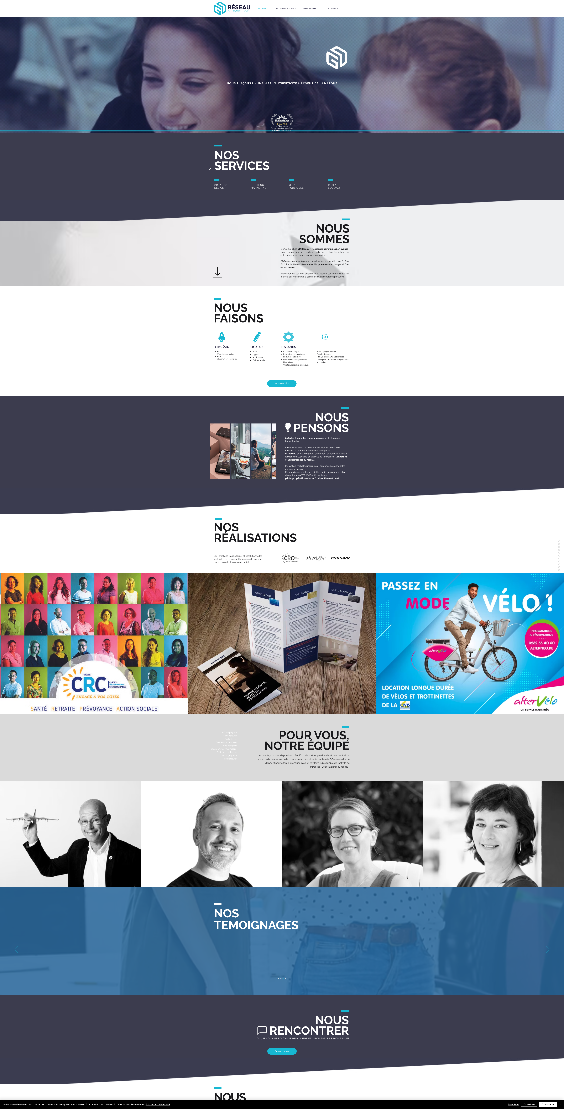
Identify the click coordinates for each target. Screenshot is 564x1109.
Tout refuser (529, 1104)
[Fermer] (560, 1104)
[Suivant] (547, 950)
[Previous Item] (215, 451)
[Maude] (278, 978)
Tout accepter (548, 1104)
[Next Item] (270, 451)
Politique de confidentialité (158, 1104)
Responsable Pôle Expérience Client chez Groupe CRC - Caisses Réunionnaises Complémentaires (282, 972)
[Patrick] (285, 978)
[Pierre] (283, 978)
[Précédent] (16, 950)
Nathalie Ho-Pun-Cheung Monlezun (282, 968)
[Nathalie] (280, 978)
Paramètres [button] (513, 1104)
